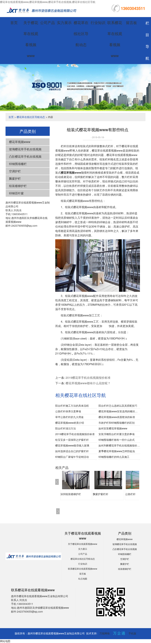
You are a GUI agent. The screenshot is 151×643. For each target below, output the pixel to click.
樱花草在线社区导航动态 (81, 33)
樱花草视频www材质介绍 (69, 422)
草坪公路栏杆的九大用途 (69, 417)
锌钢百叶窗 (16, 193)
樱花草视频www (19, 142)
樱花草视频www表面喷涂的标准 (117, 417)
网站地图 (5, 641)
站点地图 (82, 578)
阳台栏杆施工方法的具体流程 (72, 405)
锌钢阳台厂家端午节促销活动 (72, 457)
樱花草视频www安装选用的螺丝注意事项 (119, 411)
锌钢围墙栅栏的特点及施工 (114, 457)
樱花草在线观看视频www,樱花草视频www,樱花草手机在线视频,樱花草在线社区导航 (47, 2)
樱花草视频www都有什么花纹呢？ (88, 383)
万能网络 (104, 633)
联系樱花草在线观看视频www (82, 568)
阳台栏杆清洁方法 (65, 428)
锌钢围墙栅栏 (18, 164)
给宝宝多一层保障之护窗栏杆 (72, 440)
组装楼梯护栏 (18, 186)
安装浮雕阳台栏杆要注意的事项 (117, 434)
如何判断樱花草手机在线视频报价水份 (119, 445)
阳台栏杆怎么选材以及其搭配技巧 (118, 405)
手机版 (132, 633)
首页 (14, 22)
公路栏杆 (130, 494)
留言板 (131, 22)
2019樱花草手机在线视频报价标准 (88, 377)
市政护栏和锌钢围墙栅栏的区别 (117, 422)
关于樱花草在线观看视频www (82, 543)
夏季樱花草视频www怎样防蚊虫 (117, 451)
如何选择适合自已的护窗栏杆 (72, 451)
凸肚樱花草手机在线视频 (25, 156)
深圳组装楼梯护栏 (70, 494)
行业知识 (98, 22)
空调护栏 (15, 171)
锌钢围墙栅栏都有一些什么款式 (117, 440)
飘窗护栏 (15, 178)
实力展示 (64, 22)
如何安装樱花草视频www (113, 428)
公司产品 (47, 22)
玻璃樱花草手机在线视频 (25, 149)
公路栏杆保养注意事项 (68, 411)
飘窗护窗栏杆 (100, 494)
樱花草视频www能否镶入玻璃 (72, 445)
